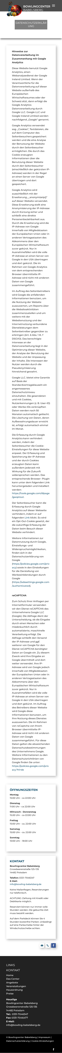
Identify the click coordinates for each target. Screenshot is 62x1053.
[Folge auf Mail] (42, 945)
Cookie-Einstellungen (42, 1041)
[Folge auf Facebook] (53, 945)
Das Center (12, 978)
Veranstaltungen (16, 986)
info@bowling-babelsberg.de (25, 884)
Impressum (44, 1037)
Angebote (12, 982)
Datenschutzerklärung (18, 1041)
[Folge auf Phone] (47, 945)
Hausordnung (14, 990)
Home (9, 975)
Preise (10, 993)
